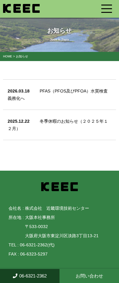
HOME (7, 56)
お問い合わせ (89, 275)
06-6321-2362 (33, 275)
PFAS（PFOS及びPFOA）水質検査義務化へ (58, 95)
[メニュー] (110, 10)
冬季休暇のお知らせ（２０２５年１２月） (58, 125)
